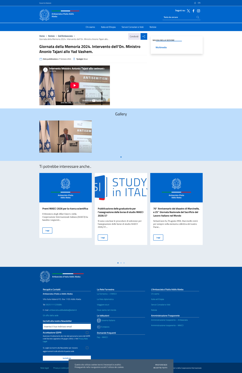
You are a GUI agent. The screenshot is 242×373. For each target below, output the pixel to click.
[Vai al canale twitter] (187, 10)
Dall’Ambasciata (65, 35)
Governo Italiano (45, 3)
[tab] (121, 157)
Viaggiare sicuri (103, 304)
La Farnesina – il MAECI (107, 293)
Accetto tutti (160, 368)
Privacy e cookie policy (62, 367)
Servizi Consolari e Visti (160, 304)
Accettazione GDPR (52, 332)
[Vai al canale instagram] (197, 10)
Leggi (48, 230)
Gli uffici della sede (50, 315)
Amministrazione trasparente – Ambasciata (169, 319)
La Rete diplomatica (105, 299)
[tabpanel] (65, 138)
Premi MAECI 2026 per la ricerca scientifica (65, 208)
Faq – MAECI (102, 337)
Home (42, 35)
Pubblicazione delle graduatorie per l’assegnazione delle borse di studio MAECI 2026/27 (120, 212)
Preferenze (161, 365)
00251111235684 (54, 304)
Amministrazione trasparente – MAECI (167, 325)
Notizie (51, 35)
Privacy (81, 338)
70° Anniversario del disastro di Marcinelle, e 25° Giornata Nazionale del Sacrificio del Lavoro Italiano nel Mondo (176, 212)
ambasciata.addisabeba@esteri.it (63, 309)
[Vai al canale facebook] (192, 10)
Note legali (44, 367)
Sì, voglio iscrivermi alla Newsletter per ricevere (60, 347)
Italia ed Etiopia (157, 299)
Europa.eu (105, 326)
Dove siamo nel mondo (106, 309)
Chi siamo (155, 293)
